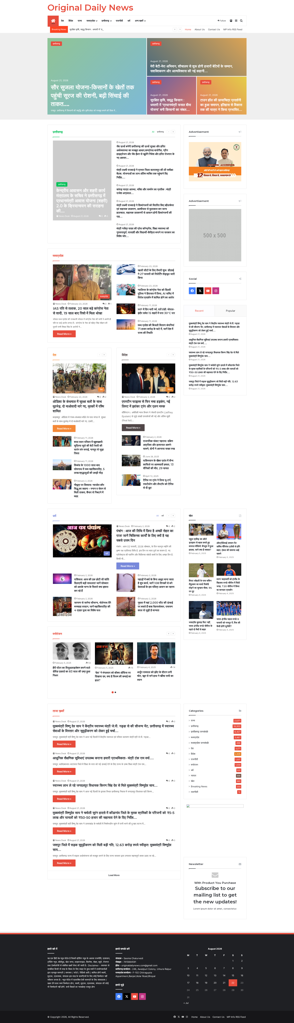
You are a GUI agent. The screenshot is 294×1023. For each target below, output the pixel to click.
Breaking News (199, 786)
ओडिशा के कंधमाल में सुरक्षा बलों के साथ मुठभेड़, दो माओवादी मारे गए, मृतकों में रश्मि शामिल (78, 406)
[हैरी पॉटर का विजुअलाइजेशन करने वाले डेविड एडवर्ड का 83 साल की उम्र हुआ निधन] (72, 651)
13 (215, 975)
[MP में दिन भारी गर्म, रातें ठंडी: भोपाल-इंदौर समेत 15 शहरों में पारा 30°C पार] (126, 309)
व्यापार (193, 775)
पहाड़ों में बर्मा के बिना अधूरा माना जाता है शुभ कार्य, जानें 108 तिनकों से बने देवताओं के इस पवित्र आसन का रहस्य (156, 583)
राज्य (80, 20)
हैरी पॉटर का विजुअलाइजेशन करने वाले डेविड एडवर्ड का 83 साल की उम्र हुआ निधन (71, 671)
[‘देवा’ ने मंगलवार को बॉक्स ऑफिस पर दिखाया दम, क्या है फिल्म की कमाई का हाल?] (114, 653)
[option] (147, 76)
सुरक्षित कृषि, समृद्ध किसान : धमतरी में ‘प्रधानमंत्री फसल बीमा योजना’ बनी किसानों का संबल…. (108, 29)
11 (197, 975)
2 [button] (115, 692)
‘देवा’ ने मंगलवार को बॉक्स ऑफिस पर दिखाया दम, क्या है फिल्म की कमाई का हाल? (113, 676)
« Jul (186, 1003)
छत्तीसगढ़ (105, 20)
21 (224, 982)
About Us (200, 29)
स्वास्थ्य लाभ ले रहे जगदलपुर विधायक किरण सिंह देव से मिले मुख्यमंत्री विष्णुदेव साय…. (105, 785)
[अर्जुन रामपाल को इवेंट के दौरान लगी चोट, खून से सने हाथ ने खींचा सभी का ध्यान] (156, 653)
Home (188, 29)
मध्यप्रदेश (91, 20)
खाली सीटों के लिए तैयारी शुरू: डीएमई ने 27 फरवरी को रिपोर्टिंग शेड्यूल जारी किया (156, 274)
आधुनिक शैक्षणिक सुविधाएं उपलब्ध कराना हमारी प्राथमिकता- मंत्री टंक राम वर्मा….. (103, 758)
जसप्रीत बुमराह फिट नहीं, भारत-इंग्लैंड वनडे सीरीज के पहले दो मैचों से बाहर (200, 626)
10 (188, 975)
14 (224, 975)
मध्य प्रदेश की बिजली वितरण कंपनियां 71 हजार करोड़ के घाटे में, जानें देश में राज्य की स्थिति (156, 329)
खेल (192, 781)
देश (62, 20)
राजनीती (119, 20)
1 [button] (113, 692)
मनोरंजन (194, 764)
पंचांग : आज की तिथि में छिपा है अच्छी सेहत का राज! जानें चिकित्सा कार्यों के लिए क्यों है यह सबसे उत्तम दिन (144, 535)
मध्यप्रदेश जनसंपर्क (200, 742)
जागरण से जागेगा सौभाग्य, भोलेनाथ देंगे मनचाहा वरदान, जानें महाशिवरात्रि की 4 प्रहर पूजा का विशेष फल (92, 606)
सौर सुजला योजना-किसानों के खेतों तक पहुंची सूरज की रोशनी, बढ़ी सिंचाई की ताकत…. (92, 96)
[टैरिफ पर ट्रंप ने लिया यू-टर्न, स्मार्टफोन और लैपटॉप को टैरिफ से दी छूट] (131, 480)
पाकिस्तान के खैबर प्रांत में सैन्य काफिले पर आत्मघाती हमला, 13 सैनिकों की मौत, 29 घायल (158, 464)
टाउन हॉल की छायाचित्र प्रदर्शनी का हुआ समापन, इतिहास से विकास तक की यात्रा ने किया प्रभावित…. (221, 105)
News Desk (64, 216)
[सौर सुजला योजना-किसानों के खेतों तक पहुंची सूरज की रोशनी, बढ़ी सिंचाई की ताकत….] (96, 76)
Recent (199, 310)
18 (197, 982)
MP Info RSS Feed (232, 29)
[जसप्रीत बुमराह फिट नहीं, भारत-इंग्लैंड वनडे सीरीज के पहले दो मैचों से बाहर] (201, 610)
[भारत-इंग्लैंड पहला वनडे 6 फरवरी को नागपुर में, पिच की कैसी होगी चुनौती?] (229, 608)
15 (233, 975)
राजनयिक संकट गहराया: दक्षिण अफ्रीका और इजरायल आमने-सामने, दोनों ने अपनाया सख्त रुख (159, 444)
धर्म (129, 20)
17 (188, 982)
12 (206, 975)
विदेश (71, 20)
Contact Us (214, 29)
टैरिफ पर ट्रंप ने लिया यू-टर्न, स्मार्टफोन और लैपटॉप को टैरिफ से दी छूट (158, 484)
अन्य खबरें (139, 20)
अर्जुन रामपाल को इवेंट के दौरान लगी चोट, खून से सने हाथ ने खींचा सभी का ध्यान (155, 676)
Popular (230, 310)
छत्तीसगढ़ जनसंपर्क (199, 731)
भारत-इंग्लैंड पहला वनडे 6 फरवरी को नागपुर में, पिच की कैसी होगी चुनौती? (228, 623)
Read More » (64, 333)
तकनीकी (194, 792)
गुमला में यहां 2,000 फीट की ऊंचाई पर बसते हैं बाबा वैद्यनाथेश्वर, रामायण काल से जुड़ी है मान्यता (155, 606)
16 (242, 975)
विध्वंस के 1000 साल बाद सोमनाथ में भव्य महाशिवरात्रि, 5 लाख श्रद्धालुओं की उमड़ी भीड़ (89, 469)
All (153, 132)
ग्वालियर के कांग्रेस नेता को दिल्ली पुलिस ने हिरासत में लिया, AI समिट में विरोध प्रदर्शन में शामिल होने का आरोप (156, 293)
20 (215, 982)
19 (206, 982)
